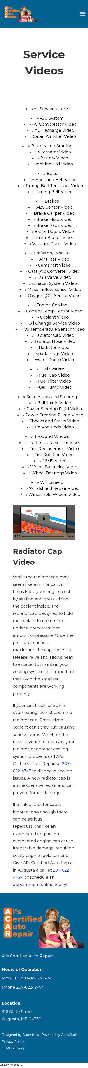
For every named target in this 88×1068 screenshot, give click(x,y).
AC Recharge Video (54, 130)
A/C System (52, 118)
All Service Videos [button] (51, 108)
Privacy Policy (13, 1042)
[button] (44, 1015)
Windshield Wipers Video (54, 494)
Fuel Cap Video (54, 375)
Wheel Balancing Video (54, 466)
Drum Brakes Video (54, 237)
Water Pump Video (54, 359)
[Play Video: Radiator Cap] (44, 519)
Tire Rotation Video (54, 454)
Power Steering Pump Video (54, 414)
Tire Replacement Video (54, 448)
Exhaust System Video (54, 283)
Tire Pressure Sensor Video (54, 442)
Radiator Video (54, 347)
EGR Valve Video (54, 277)
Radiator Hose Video (54, 341)
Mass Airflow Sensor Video (54, 289)
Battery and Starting (52, 145)
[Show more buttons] (71, 536)
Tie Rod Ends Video (54, 427)
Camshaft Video (54, 265)
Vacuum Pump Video (54, 243)
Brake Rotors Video (54, 231)
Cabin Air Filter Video (54, 136)
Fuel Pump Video (54, 387)
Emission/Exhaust (52, 253)
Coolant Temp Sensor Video (54, 311)
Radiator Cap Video (54, 335)
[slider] (44, 536)
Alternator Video (54, 151)
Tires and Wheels (51, 436)
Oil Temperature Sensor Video (54, 329)
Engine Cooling (51, 305)
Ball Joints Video (54, 402)
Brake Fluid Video (54, 219)
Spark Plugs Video (54, 353)
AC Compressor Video (54, 124)
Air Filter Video (54, 259)
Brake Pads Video (54, 225)
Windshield (51, 482)
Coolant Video (54, 317)
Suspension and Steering (51, 396)
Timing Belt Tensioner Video (54, 185)
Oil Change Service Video (54, 323)
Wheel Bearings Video (54, 472)
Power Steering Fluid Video (54, 408)
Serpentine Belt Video (54, 179)
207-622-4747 (29, 987)
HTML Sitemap (13, 1048)
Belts (52, 173)
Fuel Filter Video (54, 381)
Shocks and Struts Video (54, 421)
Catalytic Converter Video (54, 271)
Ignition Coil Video (54, 164)
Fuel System (51, 369)
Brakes (52, 201)
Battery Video (54, 158)
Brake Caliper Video (54, 213)
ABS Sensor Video (54, 207)
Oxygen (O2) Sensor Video (54, 295)
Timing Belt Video (54, 191)
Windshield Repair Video (54, 488)
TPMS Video (54, 460)
